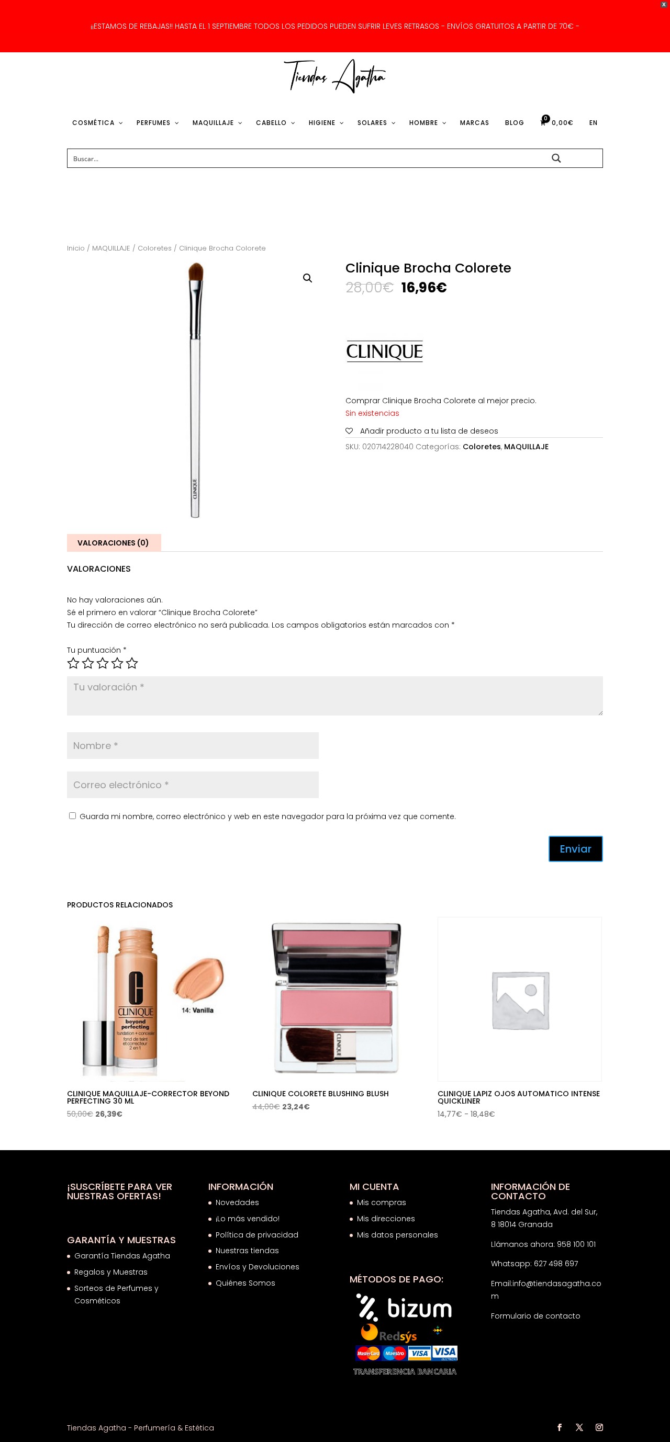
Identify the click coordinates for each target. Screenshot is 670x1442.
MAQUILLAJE (111, 248)
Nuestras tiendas (248, 1250)
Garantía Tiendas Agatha (122, 1256)
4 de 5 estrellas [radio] (117, 663)
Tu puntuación (97, 650)
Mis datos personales (397, 1235)
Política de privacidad (257, 1235)
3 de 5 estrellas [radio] (102, 663)
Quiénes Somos (245, 1283)
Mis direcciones (386, 1218)
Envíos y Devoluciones (259, 1267)
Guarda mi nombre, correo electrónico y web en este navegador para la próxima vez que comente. (268, 816)
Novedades (237, 1202)
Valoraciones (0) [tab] (113, 543)
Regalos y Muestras (111, 1272)
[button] (307, 278)
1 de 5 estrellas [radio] (73, 663)
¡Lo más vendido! (248, 1218)
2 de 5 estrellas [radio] (88, 663)
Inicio (76, 248)
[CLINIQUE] (384, 353)
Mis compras (381, 1202)
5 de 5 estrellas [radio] (132, 663)
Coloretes (155, 248)
